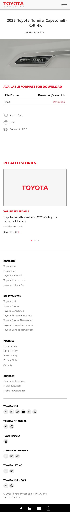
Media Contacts (12, 385)
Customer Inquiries (14, 381)
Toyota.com (9, 266)
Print (12, 122)
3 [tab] (38, 239)
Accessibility (10, 355)
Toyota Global (11, 306)
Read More (10, 231)
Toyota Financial (12, 275)
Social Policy (10, 350)
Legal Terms (10, 346)
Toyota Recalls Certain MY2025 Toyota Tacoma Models (30, 219)
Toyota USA (9, 301)
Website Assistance (14, 390)
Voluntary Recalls (16, 211)
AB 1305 (7, 364)
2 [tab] (35, 239)
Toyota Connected (13, 310)
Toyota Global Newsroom (17, 320)
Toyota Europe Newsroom (18, 324)
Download (59, 101)
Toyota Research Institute (17, 315)
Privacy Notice (11, 360)
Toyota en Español (13, 285)
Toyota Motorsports (14, 280)
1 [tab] (31, 239)
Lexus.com (9, 270)
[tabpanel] (35, 202)
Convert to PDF (18, 129)
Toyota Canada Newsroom (18, 329)
